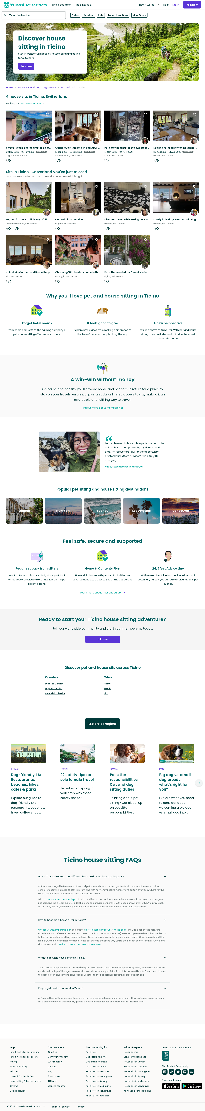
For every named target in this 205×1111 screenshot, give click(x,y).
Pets (100, 15)
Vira (106, 693)
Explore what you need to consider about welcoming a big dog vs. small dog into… (176, 805)
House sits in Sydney (134, 1076)
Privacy (81, 1106)
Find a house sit (84, 5)
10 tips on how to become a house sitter (80, 944)
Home (9, 87)
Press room (54, 1076)
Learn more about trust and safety (101, 592)
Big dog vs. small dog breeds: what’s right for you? (175, 782)
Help (166, 5)
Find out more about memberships (102, 408)
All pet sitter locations (97, 1095)
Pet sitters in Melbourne (98, 1085)
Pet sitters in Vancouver (98, 1090)
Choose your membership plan (54, 929)
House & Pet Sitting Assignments (37, 87)
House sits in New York (135, 1066)
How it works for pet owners (24, 1052)
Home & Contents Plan (22, 1076)
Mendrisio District (55, 693)
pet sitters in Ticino (31, 103)
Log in (175, 5)
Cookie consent (18, 1090)
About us (52, 1052)
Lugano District (53, 688)
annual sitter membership (61, 899)
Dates (75, 15)
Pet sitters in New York (97, 1071)
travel (15, 769)
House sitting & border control (25, 1081)
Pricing (13, 1061)
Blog (50, 1071)
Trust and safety (18, 1066)
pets (161, 769)
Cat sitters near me (96, 1056)
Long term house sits (135, 1056)
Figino (107, 683)
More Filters (139, 15)
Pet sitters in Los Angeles (99, 1076)
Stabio (107, 688)
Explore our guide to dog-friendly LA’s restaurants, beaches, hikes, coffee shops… (28, 805)
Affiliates (52, 1081)
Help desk (15, 1071)
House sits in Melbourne (136, 1081)
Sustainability (55, 1061)
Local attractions (118, 15)
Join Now (192, 5)
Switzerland (68, 87)
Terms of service (61, 1106)
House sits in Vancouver (136, 1085)
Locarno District (54, 683)
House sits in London (134, 1061)
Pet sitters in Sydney (96, 1081)
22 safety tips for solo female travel (77, 777)
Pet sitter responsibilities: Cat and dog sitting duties (124, 782)
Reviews (14, 1085)
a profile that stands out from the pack (105, 929)
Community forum (58, 1056)
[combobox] (34, 15)
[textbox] (34, 15)
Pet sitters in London (96, 1066)
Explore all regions (102, 724)
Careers (52, 1066)
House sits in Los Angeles (137, 1071)
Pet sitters (91, 1052)
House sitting (131, 1052)
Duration (88, 15)
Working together (57, 1085)
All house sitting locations (137, 1090)
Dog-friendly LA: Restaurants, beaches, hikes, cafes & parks (26, 782)
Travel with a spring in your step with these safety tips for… (76, 793)
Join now (26, 66)
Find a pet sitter (61, 5)
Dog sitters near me (96, 1061)
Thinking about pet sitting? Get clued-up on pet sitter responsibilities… (126, 805)
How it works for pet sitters (24, 1056)
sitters (114, 769)
